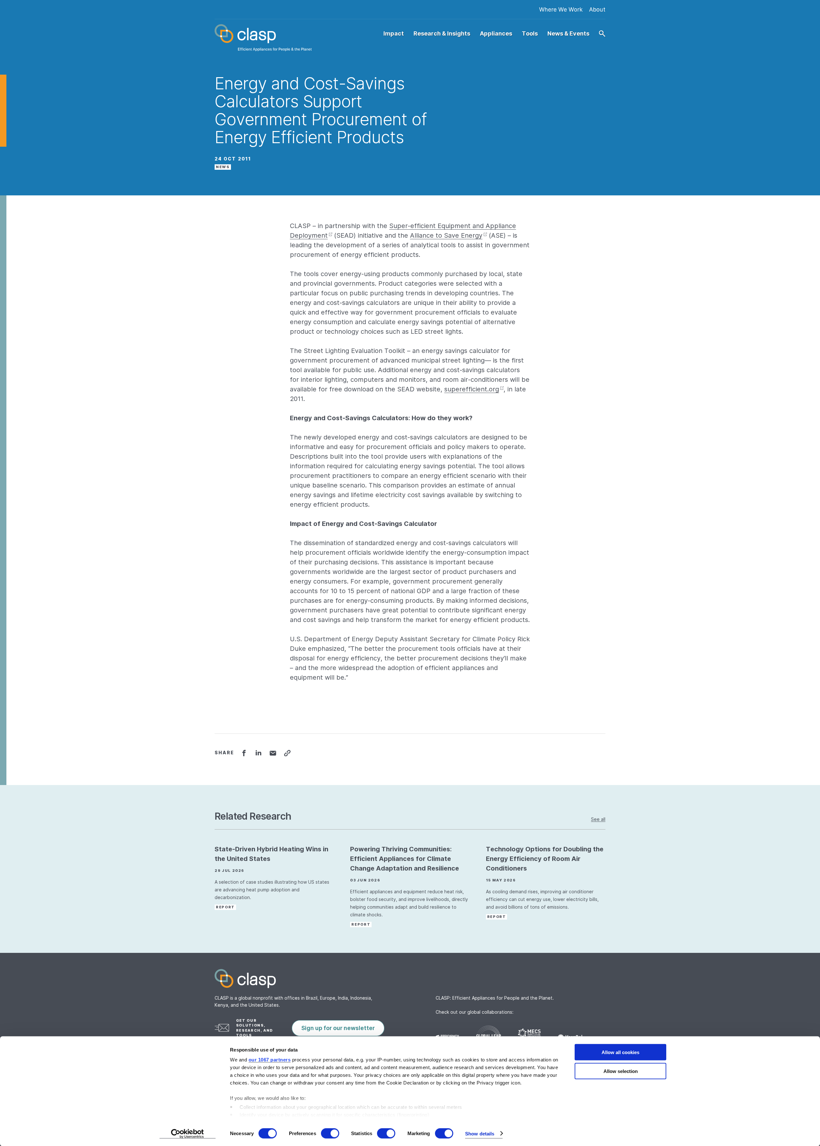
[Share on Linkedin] (258, 753)
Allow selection (620, 1071)
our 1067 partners (270, 1059)
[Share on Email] (272, 753)
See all (598, 819)
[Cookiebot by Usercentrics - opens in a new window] (188, 1133)
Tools (530, 33)
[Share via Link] (287, 753)
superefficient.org (471, 389)
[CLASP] (263, 37)
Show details (479, 1133)
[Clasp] (410, 978)
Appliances (496, 33)
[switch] (330, 1133)
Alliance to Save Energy (446, 235)
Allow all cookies (620, 1052)
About (597, 9)
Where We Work (561, 9)
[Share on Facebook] (244, 753)
